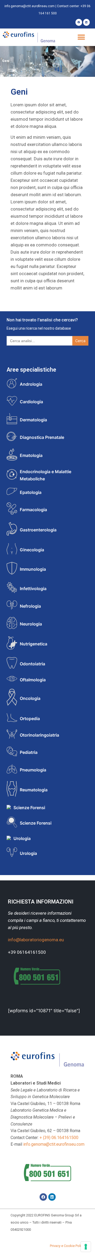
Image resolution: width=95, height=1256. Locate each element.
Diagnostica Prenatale (42, 437)
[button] (81, 37)
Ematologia (31, 455)
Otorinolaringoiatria (39, 735)
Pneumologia (33, 769)
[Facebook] (78, 22)
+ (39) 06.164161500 (59, 1137)
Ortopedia (30, 718)
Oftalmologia (33, 679)
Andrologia (31, 384)
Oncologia (30, 698)
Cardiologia (31, 401)
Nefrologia (30, 606)
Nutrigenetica (33, 643)
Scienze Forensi (29, 807)
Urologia (22, 838)
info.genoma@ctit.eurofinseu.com (29, 6)
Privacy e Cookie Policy (67, 1246)
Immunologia (33, 569)
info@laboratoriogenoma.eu (36, 939)
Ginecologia (32, 549)
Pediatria (28, 752)
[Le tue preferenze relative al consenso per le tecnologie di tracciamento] (86, 1247)
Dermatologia (33, 419)
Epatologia (30, 492)
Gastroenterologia (38, 529)
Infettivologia (33, 588)
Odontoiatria (32, 663)
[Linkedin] (86, 22)
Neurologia (31, 624)
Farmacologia (33, 509)
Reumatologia (34, 789)
